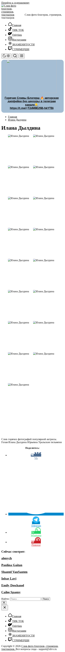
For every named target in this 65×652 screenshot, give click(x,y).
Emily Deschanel (12, 585)
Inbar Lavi (8, 578)
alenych (6, 558)
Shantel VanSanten (14, 572)
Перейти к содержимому (15, 2)
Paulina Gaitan (11, 565)
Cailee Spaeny (11, 592)
